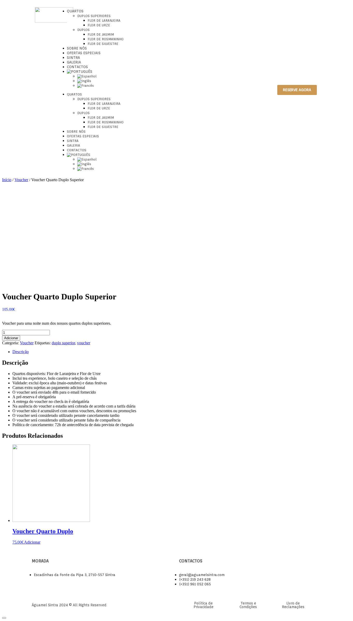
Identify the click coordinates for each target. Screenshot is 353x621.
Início (6, 180)
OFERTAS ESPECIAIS (84, 53)
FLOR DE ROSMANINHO (106, 39)
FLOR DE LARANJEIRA (104, 20)
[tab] (181, 351)
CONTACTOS (77, 67)
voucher (83, 343)
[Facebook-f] (255, 90)
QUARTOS (75, 11)
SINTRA (73, 57)
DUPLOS (83, 30)
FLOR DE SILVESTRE (103, 44)
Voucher (21, 180)
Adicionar (11, 338)
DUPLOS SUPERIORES (94, 16)
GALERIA (74, 62)
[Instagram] (263, 90)
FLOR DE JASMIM (101, 34)
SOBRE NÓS (77, 48)
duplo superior (63, 343)
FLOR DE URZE (99, 25)
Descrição (20, 351)
